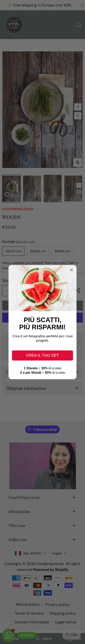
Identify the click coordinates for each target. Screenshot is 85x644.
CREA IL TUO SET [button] (42, 355)
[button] (71, 270)
